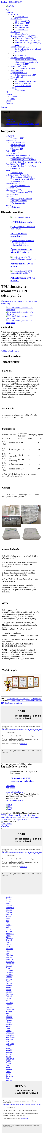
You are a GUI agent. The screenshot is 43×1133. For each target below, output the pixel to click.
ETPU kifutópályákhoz (22, 222)
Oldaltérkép (10, 786)
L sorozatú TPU (21, 55)
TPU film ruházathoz (23, 86)
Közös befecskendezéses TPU (26, 38)
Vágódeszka (20, 90)
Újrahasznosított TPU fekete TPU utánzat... (21, 251)
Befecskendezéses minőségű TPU (23, 36)
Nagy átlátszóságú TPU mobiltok (27, 40)
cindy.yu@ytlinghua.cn (14, 792)
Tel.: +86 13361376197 (15, 800)
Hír (7, 92)
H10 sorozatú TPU (22, 23)
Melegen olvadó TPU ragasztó (22, 58)
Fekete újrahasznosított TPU (26, 75)
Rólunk (8, 101)
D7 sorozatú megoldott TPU (26, 60)
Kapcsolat (9, 103)
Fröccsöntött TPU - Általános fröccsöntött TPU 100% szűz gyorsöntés (21, 702)
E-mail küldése (6, 824)
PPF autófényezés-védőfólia (25, 81)
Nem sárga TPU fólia (23, 83)
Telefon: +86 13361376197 (11, 2)
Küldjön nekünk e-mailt (10, 351)
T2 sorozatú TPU (21, 17)
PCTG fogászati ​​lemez (9, 815)
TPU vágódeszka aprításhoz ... (19, 234)
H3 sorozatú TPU (22, 25)
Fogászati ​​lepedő (17, 77)
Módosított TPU (17, 71)
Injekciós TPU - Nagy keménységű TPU (26, 162)
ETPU (13, 53)
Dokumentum (16, 96)
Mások (13, 88)
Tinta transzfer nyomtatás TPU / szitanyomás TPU (27, 63)
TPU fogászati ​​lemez (20, 819)
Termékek (9, 12)
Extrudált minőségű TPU (20, 47)
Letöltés (9, 94)
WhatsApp (5, 826)
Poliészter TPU (16, 19)
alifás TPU (10, 136)
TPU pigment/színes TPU (25, 68)
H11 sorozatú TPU (22, 27)
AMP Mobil (10, 788)
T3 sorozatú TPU (21, 30)
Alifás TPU (15, 14)
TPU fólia (14, 79)
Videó (13, 99)
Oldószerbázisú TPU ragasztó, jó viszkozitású (24, 699)
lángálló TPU (11, 817)
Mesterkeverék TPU (18, 66)
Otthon (8, 10)
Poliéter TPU (15, 32)
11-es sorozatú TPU (22, 21)
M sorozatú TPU (21, 34)
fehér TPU (21, 817)
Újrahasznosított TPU (19, 73)
